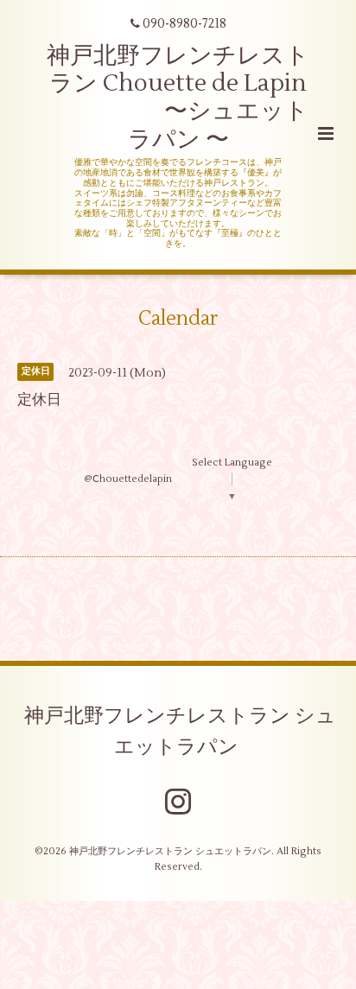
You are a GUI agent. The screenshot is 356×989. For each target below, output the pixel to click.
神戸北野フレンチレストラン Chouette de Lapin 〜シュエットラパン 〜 (178, 98)
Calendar (178, 319)
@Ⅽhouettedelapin (128, 478)
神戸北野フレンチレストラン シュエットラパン (180, 731)
